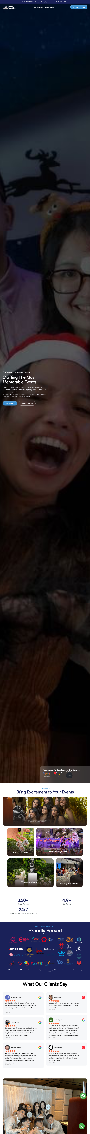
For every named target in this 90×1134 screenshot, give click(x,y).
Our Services (38, 7)
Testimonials (49, 7)
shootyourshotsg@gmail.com (43, 1)
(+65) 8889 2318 (27, 1)
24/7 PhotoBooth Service (62, 1)
